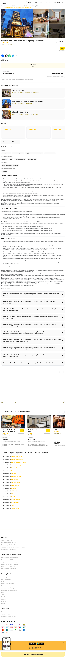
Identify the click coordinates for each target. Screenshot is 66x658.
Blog (2, 581)
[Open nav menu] (63, 2)
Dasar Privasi (5, 612)
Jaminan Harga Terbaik (8, 616)
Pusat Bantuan (6, 579)
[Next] (63, 412)
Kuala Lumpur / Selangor (9, 590)
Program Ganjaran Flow (8, 542)
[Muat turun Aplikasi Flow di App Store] (32, 644)
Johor (3, 594)
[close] (64, 642)
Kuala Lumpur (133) (22, 6)
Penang (3, 601)
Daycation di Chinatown (8, 568)
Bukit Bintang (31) (33, 6)
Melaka (3, 597)
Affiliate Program (6, 540)
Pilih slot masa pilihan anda (33, 654)
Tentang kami (5, 577)
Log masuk (56, 2)
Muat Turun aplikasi (7, 583)
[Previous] (58, 412)
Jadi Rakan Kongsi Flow (8, 549)
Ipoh (2, 592)
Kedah (3, 603)
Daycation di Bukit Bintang (9, 557)
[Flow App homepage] (3, 3)
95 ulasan (62, 50)
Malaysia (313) (11, 6)
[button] (17, 23)
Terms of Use (5, 614)
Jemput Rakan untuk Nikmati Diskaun (13, 547)
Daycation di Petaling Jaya (9, 564)
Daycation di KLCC (7, 560)
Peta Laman (5, 586)
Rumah (3, 6)
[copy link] (16, 55)
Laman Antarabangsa (8, 588)
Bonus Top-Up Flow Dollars (9, 545)
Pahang (3, 599)
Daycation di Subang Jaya (9, 562)
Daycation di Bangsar (8, 566)
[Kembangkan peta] (61, 372)
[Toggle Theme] (49, 2)
